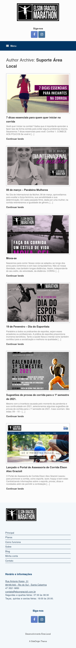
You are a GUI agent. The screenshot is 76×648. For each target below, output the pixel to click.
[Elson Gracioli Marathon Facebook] (34, 34)
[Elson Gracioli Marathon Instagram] (41, 34)
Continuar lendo (15, 138)
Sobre (8, 546)
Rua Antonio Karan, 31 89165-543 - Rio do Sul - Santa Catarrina (26, 582)
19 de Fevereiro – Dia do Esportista (27, 326)
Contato (9, 560)
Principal (9, 532)
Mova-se (11, 258)
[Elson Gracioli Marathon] (38, 12)
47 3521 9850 (12, 588)
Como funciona (13, 542)
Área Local (46, 633)
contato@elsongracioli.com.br (20, 591)
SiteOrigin (35, 641)
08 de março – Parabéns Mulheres (27, 190)
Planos (8, 537)
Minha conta (11, 556)
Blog (7, 551)
